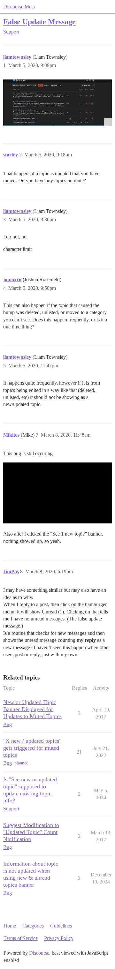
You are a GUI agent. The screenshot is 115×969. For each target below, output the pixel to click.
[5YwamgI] (57, 102)
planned (21, 763)
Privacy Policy (58, 938)
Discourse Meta (19, 6)
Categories (33, 925)
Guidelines (61, 925)
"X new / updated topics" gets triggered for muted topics (32, 748)
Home (10, 925)
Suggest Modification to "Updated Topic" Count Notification (31, 832)
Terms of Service (21, 938)
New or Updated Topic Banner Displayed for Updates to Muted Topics (32, 709)
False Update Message (39, 21)
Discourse (39, 953)
